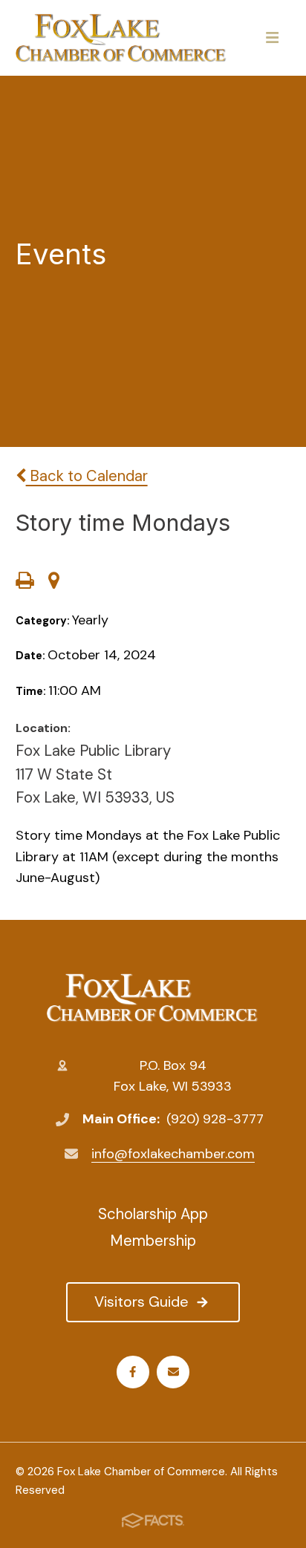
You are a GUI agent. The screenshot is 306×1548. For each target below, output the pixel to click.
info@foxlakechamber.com (173, 1154)
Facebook (133, 1372)
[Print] (24, 582)
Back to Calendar (87, 476)
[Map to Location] (53, 582)
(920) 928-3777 (215, 1119)
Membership (153, 1240)
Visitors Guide (141, 1301)
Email (173, 1372)
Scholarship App (153, 1214)
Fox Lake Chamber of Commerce (153, 997)
